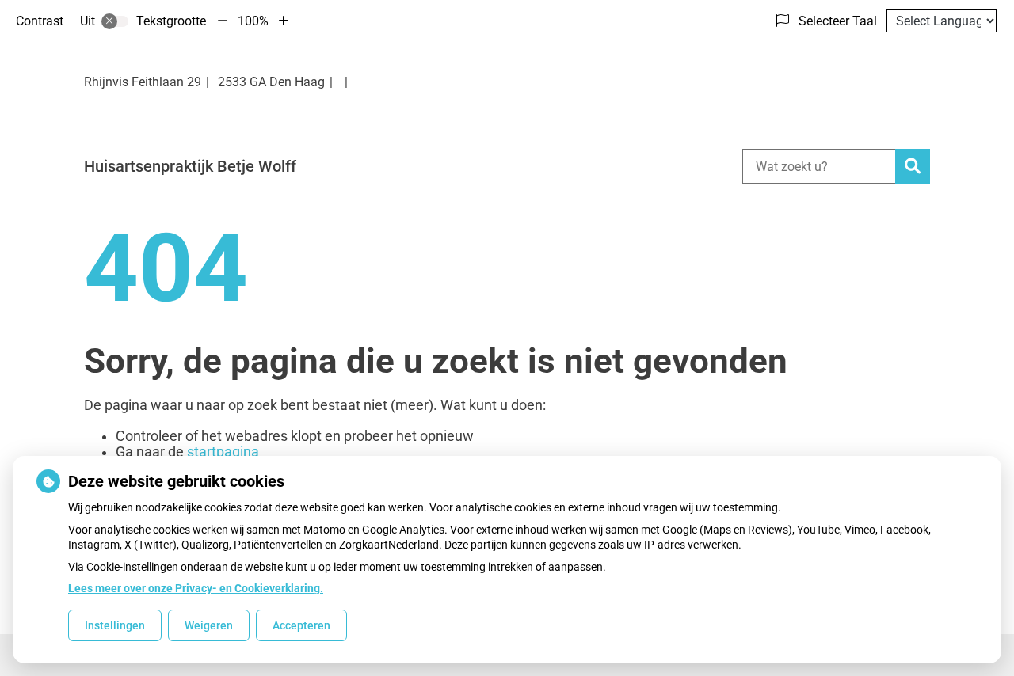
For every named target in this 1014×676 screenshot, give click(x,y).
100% (253, 20)
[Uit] (114, 21)
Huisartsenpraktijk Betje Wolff (190, 166)
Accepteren (301, 625)
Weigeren (209, 625)
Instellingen (115, 625)
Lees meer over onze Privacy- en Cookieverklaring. (195, 588)
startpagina (223, 452)
